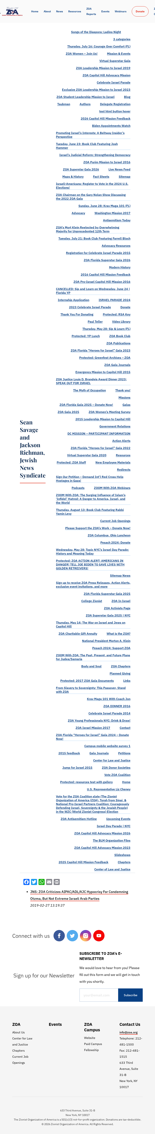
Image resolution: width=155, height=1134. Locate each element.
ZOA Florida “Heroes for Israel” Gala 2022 (100, 448)
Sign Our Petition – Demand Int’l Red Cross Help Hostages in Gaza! (89, 478)
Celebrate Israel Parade (113, 82)
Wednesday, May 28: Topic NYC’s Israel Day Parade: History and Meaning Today (92, 551)
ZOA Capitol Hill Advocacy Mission (106, 75)
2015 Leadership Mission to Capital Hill (102, 419)
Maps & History (73, 176)
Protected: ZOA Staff (71, 462)
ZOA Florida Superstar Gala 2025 (107, 594)
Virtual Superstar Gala (114, 61)
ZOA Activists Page (117, 608)
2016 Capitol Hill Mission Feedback (105, 274)
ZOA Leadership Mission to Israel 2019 (103, 68)
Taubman (63, 104)
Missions (124, 397)
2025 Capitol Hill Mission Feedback (83, 862)
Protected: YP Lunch (86, 336)
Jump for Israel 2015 (77, 767)
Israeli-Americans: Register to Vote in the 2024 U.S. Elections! (92, 185)
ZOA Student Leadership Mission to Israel (86, 97)
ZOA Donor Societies (116, 767)
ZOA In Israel (121, 601)
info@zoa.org (128, 1032)
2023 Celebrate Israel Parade (90, 307)
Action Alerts (121, 441)
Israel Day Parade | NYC (113, 826)
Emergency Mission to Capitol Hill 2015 (102, 372)
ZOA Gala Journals (117, 365)
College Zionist (91, 601)
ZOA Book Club (119, 336)
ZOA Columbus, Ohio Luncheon (109, 535)
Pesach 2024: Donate (115, 542)
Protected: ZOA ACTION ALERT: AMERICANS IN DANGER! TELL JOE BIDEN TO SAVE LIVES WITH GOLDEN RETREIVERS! (90, 564)
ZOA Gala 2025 (68, 412)
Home (34, 11)
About (47, 11)
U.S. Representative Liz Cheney (108, 789)
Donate (140, 11)
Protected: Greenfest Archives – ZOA (104, 357)
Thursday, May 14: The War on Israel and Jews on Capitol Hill (90, 624)
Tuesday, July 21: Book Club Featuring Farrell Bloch (94, 238)
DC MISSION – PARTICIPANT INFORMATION (98, 433)
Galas (126, 405)
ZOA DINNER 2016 (116, 706)
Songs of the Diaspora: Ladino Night (96, 32)
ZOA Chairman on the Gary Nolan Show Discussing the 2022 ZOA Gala (91, 196)
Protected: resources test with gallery (86, 782)
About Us (18, 1032)
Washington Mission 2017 (112, 213)
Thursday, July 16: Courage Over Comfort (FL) (98, 46)
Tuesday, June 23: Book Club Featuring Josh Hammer (87, 146)
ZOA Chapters (120, 666)
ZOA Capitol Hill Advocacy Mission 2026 (102, 833)
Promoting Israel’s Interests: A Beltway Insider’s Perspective (90, 135)
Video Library (121, 321)
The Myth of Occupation (89, 390)
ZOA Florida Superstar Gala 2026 (107, 260)
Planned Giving (120, 673)
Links (126, 680)
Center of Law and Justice (112, 869)
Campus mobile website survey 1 (107, 746)
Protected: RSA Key (116, 314)
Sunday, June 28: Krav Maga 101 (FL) (104, 206)
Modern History (119, 267)
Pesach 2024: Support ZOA (111, 648)
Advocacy (78, 213)
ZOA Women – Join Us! (82, 53)
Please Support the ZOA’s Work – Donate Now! (97, 528)
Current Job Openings (115, 521)
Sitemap (124, 176)
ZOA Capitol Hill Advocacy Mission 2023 (102, 848)
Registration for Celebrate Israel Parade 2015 (98, 253)
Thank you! (122, 390)
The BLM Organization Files (111, 840)
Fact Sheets (101, 176)
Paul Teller (95, 321)
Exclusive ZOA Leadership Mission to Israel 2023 (96, 89)
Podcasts (78, 488)
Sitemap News (120, 575)
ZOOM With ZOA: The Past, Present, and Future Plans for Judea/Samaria (93, 657)
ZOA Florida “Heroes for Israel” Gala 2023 (100, 350)
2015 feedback (69, 753)
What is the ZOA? (118, 633)
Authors (85, 104)
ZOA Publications (118, 343)
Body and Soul (91, 666)
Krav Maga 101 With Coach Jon (108, 699)
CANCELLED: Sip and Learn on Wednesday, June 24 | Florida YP (93, 291)
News (59, 11)
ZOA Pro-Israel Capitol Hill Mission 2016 (102, 282)
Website (89, 1038)
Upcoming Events (118, 819)
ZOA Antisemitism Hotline (79, 819)
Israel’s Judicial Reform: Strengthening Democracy (94, 155)
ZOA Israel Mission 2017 (93, 728)
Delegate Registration (115, 104)
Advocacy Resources (116, 245)
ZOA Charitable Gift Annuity (78, 633)
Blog (127, 97)
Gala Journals (99, 753)
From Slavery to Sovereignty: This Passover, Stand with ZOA (91, 689)
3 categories (121, 39)
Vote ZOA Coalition (117, 775)
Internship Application (73, 300)
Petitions (124, 753)
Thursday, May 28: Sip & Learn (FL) (106, 329)
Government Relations (114, 426)
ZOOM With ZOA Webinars (112, 488)
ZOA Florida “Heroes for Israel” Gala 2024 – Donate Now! (92, 737)
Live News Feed (119, 169)
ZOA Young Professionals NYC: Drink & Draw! (99, 720)
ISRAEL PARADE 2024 (114, 300)
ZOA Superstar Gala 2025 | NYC (108, 615)
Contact (125, 728)
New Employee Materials (112, 462)
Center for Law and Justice (111, 760)
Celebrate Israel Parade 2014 (109, 713)
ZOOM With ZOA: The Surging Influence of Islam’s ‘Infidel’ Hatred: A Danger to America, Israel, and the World (91, 498)
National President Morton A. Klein (106, 641)
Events (105, 11)
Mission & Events (118, 53)
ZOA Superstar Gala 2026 (81, 169)
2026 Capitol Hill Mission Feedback (105, 118)
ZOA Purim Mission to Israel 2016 (106, 162)
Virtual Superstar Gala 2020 (86, 455)
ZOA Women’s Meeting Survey (109, 412)
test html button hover (114, 111)
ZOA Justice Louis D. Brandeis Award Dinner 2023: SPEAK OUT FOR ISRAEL (91, 381)
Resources (74, 11)
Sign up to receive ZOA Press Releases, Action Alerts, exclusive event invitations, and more (93, 584)
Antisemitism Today (116, 220)
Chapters (124, 862)
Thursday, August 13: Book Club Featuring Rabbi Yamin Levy (90, 511)
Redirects (123, 469)
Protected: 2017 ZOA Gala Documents (87, 680)
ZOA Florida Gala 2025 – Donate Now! (86, 405)
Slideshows (122, 855)
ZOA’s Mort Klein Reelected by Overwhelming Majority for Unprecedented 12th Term (87, 229)
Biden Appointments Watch (111, 126)
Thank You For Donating (76, 314)
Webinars (120, 11)
